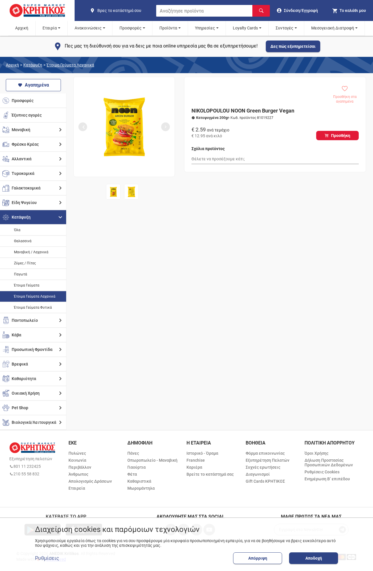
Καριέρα (194, 467)
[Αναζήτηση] (261, 11)
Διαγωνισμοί (258, 474)
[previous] (82, 126)
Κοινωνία (77, 460)
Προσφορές (130, 28)
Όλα (17, 230)
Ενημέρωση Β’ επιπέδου (327, 479)
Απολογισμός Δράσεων (90, 481)
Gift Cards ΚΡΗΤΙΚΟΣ (265, 481)
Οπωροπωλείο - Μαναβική (152, 460)
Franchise (195, 460)
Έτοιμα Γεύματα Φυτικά (33, 307)
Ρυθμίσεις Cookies (322, 472)
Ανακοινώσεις (88, 28)
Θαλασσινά (22, 241)
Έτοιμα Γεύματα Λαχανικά (70, 65)
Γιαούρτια (136, 467)
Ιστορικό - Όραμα (202, 453)
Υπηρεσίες (205, 28)
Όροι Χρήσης (316, 453)
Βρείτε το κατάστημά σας (210, 474)
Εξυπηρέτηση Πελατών (267, 460)
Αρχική (21, 28)
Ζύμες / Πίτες (25, 263)
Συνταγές (284, 28)
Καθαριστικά (139, 481)
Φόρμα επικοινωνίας (265, 453)
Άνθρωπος (78, 474)
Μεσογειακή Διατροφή (332, 28)
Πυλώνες (77, 453)
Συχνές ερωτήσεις (263, 467)
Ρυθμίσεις (47, 558)
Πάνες (133, 453)
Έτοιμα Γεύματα (26, 285)
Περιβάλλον (79, 467)
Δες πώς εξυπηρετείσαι (293, 46)
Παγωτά (20, 274)
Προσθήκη (340, 135)
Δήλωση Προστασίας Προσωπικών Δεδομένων (329, 462)
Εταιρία (50, 28)
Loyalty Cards (245, 28)
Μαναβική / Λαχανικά (31, 252)
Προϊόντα (168, 28)
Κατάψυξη (32, 65)
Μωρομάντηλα (141, 488)
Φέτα (132, 474)
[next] (165, 126)
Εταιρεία (76, 488)
